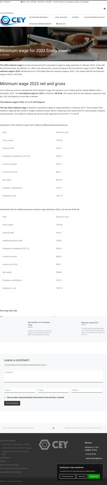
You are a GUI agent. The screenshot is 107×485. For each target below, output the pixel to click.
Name (7, 390)
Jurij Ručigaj (5, 55)
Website (75, 390)
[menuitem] (62, 24)
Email (41, 390)
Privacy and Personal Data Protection (13, 468)
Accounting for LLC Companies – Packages (16, 444)
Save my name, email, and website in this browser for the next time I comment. (35, 397)
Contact (3, 461)
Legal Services (5, 458)
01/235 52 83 (91, 454)
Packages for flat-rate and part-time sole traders (15, 453)
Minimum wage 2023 (90, 323)
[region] (80, 472)
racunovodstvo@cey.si (94, 458)
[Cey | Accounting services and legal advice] (13, 20)
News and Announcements (9, 465)
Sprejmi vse (94, 476)
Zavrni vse (81, 476)
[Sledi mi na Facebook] (104, 9)
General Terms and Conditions (11, 472)
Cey (6, 481)
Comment (9, 372)
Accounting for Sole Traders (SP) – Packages (16, 448)
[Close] (100, 466)
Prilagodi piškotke (67, 476)
